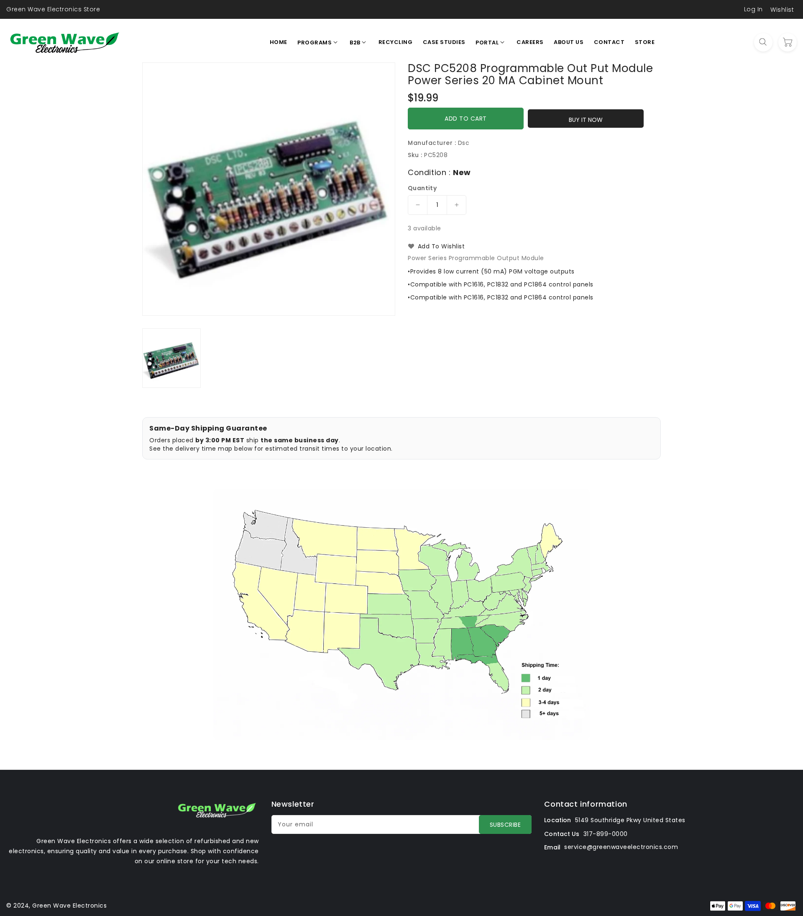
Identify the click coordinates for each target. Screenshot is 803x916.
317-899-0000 (605, 834)
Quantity (422, 188)
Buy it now (586, 120)
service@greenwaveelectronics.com (621, 847)
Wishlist (782, 9)
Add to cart (466, 118)
